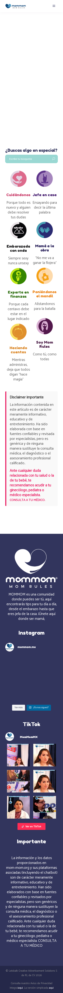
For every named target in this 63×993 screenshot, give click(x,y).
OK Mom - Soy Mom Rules (31, 72)
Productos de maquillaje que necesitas (29, 89)
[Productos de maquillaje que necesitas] (31, 42)
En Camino (15, 68)
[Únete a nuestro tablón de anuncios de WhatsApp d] (17, 663)
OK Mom (10, 72)
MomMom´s (16, 63)
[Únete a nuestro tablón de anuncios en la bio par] (17, 679)
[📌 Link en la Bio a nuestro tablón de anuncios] (45, 679)
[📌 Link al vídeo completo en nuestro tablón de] (45, 695)
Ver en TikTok (33, 826)
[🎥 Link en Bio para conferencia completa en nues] (17, 695)
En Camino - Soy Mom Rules (38, 68)
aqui (20, 988)
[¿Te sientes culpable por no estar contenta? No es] (45, 663)
